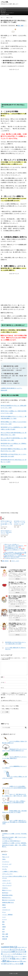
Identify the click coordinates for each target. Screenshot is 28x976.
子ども (7, 958)
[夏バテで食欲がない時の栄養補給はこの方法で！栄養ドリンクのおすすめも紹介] (4, 599)
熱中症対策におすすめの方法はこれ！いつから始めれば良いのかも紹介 (19, 523)
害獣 (3, 922)
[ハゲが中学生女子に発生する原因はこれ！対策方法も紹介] (4, 573)
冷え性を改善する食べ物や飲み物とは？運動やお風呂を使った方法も (17, 611)
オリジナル (5, 866)
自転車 (8, 963)
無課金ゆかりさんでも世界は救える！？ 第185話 (14, 549)
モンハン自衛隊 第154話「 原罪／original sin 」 (14, 545)
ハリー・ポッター (6, 883)
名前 (2, 677)
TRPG (3, 859)
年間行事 (4, 939)
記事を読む (18, 578)
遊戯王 (4, 905)
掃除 (8, 961)
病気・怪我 (5, 936)
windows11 (19, 947)
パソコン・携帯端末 (7, 914)
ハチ (12, 954)
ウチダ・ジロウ (15, 561)
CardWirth (5, 947)
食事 (21, 963)
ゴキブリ (9, 954)
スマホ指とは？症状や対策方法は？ (11, 841)
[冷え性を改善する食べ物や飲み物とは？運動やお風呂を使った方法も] (4, 612)
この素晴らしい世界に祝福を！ (10, 871)
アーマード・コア (6, 864)
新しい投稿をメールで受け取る (10, 708)
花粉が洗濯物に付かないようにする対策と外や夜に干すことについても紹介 (17, 625)
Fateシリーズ (5, 856)
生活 (3, 931)
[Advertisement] (14, 85)
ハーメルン (17, 954)
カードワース (15, 949)
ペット (4, 917)
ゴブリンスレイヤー (7, 874)
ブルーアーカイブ (6, 885)
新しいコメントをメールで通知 (10, 706)
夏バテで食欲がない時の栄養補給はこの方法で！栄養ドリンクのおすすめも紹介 (17, 597)
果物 (13, 961)
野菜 (16, 963)
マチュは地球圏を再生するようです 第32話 (13, 548)
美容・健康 (20, 25)
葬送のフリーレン (6, 890)
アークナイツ (5, 861)
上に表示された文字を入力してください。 (12, 700)
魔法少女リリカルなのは (8, 900)
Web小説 (4, 854)
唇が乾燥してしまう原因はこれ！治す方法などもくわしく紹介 (17, 584)
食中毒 (19, 963)
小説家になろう (19, 958)
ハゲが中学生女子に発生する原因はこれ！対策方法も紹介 (17, 570)
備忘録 (24, 956)
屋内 (3, 561)
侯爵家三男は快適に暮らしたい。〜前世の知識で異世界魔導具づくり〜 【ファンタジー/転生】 (15, 556)
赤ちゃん (13, 963)
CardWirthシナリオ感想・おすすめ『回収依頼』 (14, 843)
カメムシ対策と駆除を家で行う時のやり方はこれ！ (15, 648)
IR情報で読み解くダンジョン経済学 (11, 547)
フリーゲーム (8, 956)
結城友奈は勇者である (8, 902)
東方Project (5, 892)
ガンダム (4, 869)
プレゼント (16, 956)
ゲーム (4, 912)
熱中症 (7, 561)
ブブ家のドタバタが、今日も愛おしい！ (11, 544)
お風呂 (23, 947)
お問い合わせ (3, 11)
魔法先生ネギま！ (6, 897)
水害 (18, 961)
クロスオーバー (6, 909)
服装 (11, 961)
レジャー (4, 919)
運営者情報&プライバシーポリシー (7, 12)
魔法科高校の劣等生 (7, 895)
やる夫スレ (5, 888)
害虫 (3, 924)
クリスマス (5, 954)
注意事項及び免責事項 (5, 14)
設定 (11, 963)
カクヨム (5, 949)
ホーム (2, 8)
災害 (3, 929)
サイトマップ (3, 9)
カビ (8, 949)
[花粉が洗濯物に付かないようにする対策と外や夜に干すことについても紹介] (4, 626)
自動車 (4, 926)
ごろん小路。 (5, 2)
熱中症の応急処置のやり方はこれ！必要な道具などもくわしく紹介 (6, 532)
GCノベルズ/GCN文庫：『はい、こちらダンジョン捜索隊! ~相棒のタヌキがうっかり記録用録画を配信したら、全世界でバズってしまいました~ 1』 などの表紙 (15, 553)
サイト (2, 687)
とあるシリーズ (6, 880)
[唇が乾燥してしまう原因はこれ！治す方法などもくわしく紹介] (4, 585)
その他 (4, 907)
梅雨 (15, 961)
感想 (4, 961)
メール (3, 682)
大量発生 (3, 958)
